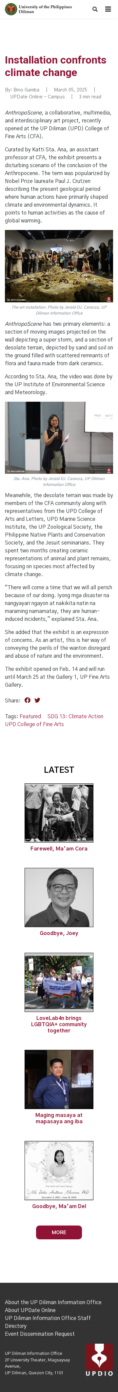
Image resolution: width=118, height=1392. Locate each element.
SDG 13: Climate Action (75, 716)
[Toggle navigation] (108, 9)
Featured (30, 716)
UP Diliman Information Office (33, 1354)
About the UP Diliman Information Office (53, 1302)
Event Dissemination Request (40, 1334)
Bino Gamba (26, 90)
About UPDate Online (30, 1310)
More (59, 1232)
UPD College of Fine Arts (34, 724)
